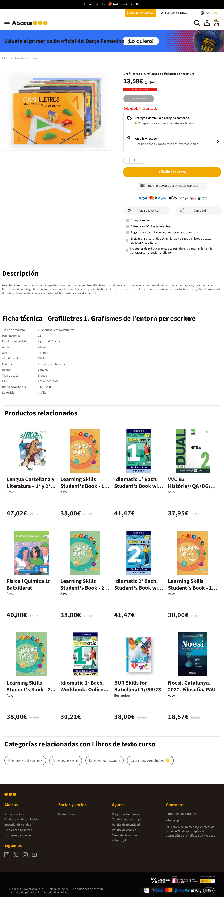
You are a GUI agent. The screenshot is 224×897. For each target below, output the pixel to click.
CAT (208, 13)
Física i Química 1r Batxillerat (28, 584)
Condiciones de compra (127, 819)
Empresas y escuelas (17, 835)
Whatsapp (172, 820)
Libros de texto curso (25, 58)
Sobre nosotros (14, 814)
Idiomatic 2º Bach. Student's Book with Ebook (138, 588)
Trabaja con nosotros (18, 830)
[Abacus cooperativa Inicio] (31, 26)
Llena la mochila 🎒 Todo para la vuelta (112, 4)
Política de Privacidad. (202, 836)
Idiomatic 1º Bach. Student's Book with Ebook (138, 486)
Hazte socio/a (67, 814)
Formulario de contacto (181, 814)
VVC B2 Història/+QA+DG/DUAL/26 (191, 486)
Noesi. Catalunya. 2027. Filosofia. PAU (192, 686)
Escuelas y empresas (140, 12)
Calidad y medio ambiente (21, 819)
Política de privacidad (126, 825)
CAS (215, 13)
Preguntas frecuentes (126, 814)
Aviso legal (119, 840)
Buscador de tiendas (17, 825)
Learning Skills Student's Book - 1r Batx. (191, 588)
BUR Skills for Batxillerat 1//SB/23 (137, 686)
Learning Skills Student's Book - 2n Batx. (30, 689)
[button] (207, 23)
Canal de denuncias (124, 835)
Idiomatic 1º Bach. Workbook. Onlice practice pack (82, 689)
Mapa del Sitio (59, 889)
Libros (6, 58)
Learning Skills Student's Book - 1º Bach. (83, 486)
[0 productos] (217, 25)
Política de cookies (124, 830)
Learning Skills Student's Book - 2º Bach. (83, 588)
